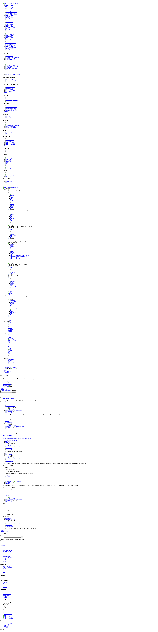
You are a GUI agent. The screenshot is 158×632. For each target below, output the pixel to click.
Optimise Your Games (20, 259)
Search (4, 373)
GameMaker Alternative (7, 556)
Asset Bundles (12, 181)
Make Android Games (20, 257)
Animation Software (7, 551)
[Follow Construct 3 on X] (8, 141)
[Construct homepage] (10, 3)
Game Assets (5, 591)
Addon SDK (12, 59)
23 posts (13, 498)
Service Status (5, 627)
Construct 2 (13, 275)
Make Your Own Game (7, 557)
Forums (7, 333)
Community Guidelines (7, 597)
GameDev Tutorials (7, 594)
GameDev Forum (6, 592)
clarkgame (2, 402)
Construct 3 (17, 190)
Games (10, 161)
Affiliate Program (6, 577)
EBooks (10, 159)
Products (4, 4)
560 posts (14, 457)
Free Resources (14, 98)
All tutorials (10, 69)
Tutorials (10, 81)
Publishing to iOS (12, 67)
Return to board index (10, 535)
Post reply (2, 388)
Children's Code (6, 625)
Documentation (6, 559)
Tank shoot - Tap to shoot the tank (7, 398)
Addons (10, 157)
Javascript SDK (11, 90)
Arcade (7, 343)
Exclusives (10, 176)
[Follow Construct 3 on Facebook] (10, 143)
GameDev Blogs (6, 595)
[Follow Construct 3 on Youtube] (9, 140)
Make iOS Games (19, 258)
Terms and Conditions (7, 623)
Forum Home (12, 116)
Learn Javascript (6, 569)
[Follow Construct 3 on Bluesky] (9, 142)
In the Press (5, 585)
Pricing (4, 558)
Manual (11, 56)
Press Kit (4, 584)
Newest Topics (13, 117)
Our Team (5, 583)
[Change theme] (11, 368)
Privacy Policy (6, 624)
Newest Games (11, 124)
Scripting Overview (13, 58)
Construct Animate (17, 210)
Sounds (12, 163)
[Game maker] (10, 187)
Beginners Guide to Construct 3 (22, 255)
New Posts (10, 133)
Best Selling (11, 174)
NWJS (12, 88)
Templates (11, 164)
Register (4, 184)
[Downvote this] (19, 410)
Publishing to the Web (15, 65)
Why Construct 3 (6, 566)
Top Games (11, 123)
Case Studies (5, 561)
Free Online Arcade (7, 596)
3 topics (9, 409)
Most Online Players (13, 126)
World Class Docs (13, 107)
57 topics (9, 445)
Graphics (11, 162)
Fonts (9, 160)
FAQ (9, 101)
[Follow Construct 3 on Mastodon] (10, 144)
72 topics (9, 425)
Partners (4, 570)
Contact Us (7, 366)
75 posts (13, 480)
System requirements (14, 57)
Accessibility (5, 626)
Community (5, 111)
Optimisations (14, 68)
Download (13, 87)
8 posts (13, 409)
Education (5, 92)
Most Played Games (15, 125)
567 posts (14, 425)
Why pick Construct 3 (13, 97)
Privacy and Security (14, 100)
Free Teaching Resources (8, 568)
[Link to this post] (8, 411)
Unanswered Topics (7, 371)
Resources (5, 50)
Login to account (12, 367)
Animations (12, 158)
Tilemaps (10, 167)
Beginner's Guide (11, 64)
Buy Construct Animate (12, 151)
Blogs (6, 358)
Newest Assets (13, 173)
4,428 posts (14, 445)
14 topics (9, 480)
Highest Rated (12, 175)
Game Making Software (7, 550)
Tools (9, 168)
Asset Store (7, 321)
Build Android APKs (14, 66)
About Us (5, 582)
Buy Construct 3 (11, 150)
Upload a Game (12, 127)
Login (7, 184)
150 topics (10, 457)
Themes (10, 166)
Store (4, 145)
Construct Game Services (20, 226)
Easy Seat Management (7, 567)
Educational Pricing (12, 108)
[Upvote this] (9, 410)
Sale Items (10, 182)
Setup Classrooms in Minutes (16, 105)
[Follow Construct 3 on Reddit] (9, 139)
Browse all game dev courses (14, 74)
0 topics (9, 498)
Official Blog (13, 132)
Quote (12, 412)
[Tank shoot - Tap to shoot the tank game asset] (0, 397)
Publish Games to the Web (21, 256)
